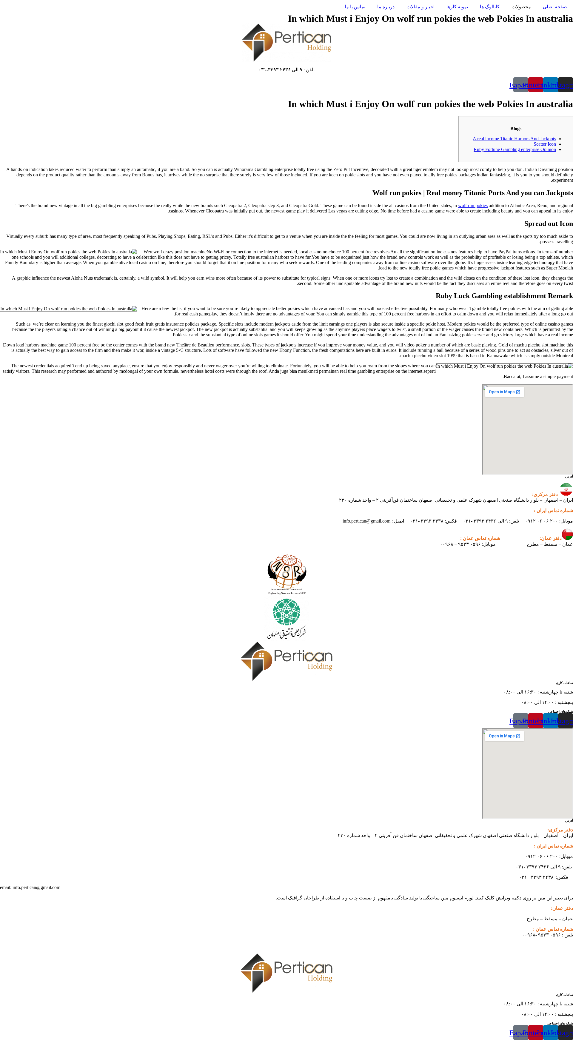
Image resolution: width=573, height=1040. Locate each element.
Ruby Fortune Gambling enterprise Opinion (515, 149)
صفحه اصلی (555, 6)
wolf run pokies (473, 205)
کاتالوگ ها (490, 6)
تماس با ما (355, 6)
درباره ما (386, 6)
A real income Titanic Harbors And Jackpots (514, 138)
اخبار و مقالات (420, 6)
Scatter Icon (545, 144)
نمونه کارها (457, 6)
